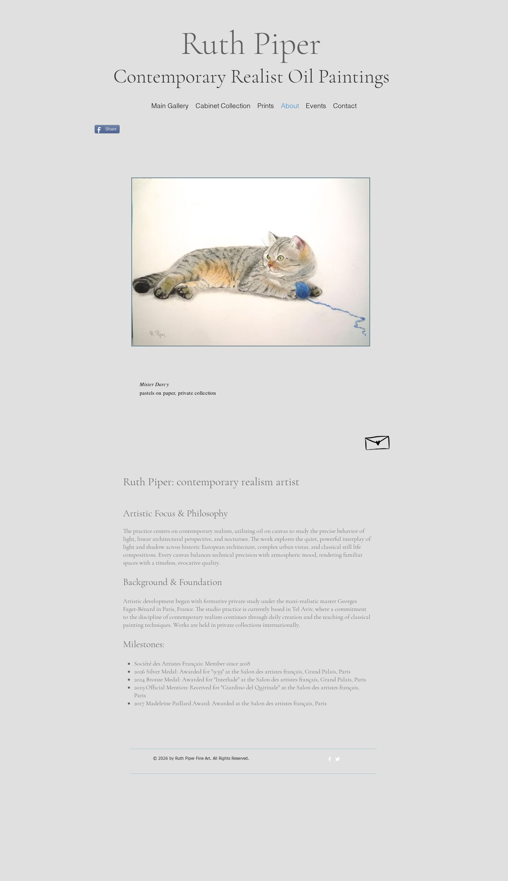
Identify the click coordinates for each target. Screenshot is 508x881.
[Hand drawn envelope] (378, 441)
